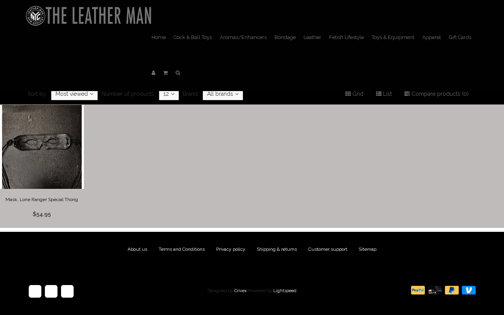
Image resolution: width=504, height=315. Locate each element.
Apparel (431, 37)
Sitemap (367, 249)
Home (159, 37)
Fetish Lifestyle (346, 37)
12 (166, 94)
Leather (312, 37)
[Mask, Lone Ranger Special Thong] (42, 166)
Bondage (285, 37)
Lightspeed (284, 290)
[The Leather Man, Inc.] (90, 10)
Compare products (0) (439, 94)
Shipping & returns (277, 249)
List (387, 94)
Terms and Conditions (182, 249)
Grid (357, 94)
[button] (165, 73)
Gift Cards (460, 37)
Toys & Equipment (393, 37)
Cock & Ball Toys (193, 37)
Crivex (240, 290)
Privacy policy (230, 249)
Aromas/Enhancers (243, 37)
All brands (220, 94)
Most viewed (72, 94)
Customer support (327, 249)
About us (137, 249)
